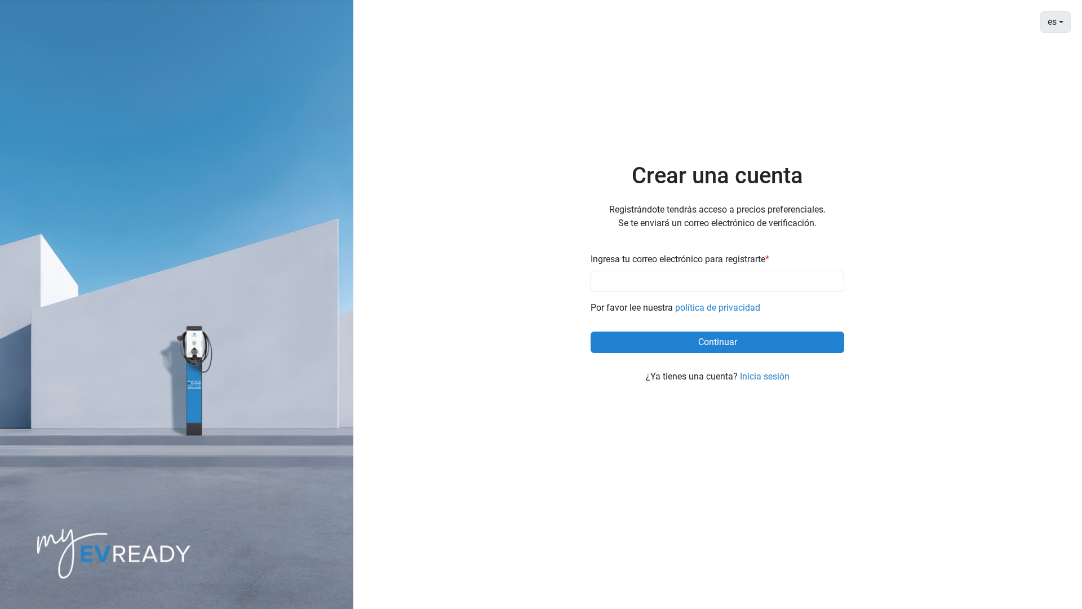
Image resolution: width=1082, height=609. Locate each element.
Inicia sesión (765, 376)
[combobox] (1055, 22)
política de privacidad (717, 307)
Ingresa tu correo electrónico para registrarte (680, 259)
